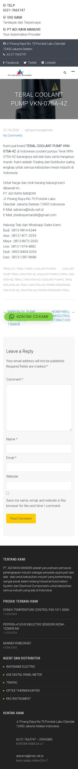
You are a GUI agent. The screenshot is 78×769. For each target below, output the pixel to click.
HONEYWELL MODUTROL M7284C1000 (60, 316)
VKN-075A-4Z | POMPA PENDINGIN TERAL (45, 290)
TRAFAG (11, 682)
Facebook (12, 62)
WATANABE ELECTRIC (20, 666)
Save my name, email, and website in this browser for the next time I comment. (36, 503)
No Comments (12, 135)
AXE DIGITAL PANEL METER (24, 674)
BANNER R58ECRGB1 (17, 643)
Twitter (32, 62)
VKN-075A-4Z (11, 290)
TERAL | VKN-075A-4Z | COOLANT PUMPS (39, 279)
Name (11, 439)
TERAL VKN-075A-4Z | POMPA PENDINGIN (45, 284)
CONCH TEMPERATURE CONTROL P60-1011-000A (36, 609)
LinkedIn (50, 62)
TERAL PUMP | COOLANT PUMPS (36, 268)
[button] (28, 317)
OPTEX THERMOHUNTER (23, 690)
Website (12, 476)
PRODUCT (9, 268)
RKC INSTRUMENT (18, 698)
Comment (14, 379)
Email (11, 458)
